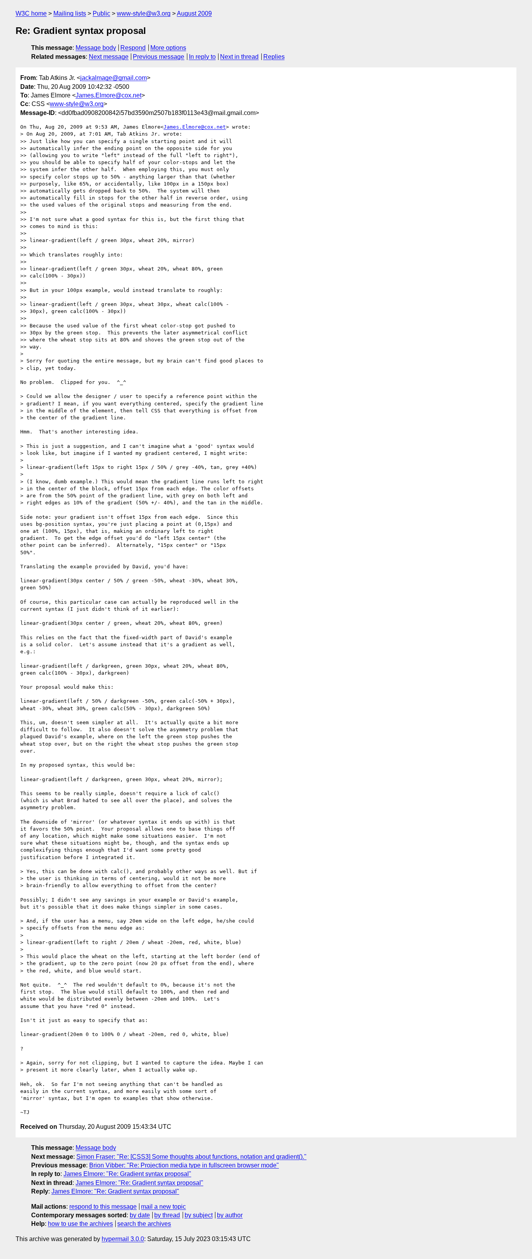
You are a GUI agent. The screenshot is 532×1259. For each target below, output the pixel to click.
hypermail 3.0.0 (123, 1239)
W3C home (31, 13)
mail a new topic (163, 1206)
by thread (167, 1215)
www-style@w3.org (144, 13)
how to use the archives (80, 1223)
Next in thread (239, 56)
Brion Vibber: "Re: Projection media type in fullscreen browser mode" (184, 1165)
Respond (133, 47)
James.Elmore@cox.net (108, 95)
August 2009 (194, 13)
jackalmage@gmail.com (113, 77)
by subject (199, 1215)
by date (140, 1215)
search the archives (144, 1223)
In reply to (202, 56)
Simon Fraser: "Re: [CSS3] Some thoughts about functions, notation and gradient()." (191, 1156)
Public (101, 13)
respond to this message (103, 1206)
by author (230, 1215)
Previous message (158, 56)
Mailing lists (69, 13)
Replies (274, 56)
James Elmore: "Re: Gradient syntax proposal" (127, 1174)
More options (168, 47)
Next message (109, 56)
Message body (96, 47)
